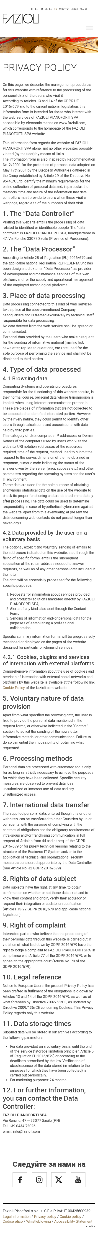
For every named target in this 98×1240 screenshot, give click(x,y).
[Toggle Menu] (89, 28)
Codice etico (13, 1221)
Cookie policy (70, 1216)
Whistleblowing (38, 1221)
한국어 (83, 9)
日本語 (74, 9)
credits (90, 1226)
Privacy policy (45, 1216)
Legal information (17, 1216)
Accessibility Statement (73, 1221)
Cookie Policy (14, 688)
